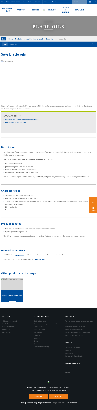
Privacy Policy (32, 403)
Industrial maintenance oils (34, 39)
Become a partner (72, 363)
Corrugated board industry (15, 122)
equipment (19, 255)
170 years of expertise (10, 321)
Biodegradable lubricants (74, 329)
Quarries (37, 344)
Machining (37, 338)
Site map (23, 403)
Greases (68, 324)
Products (18, 39)
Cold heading (38, 327)
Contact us (38, 396)
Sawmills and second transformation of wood (22, 120)
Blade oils (49, 39)
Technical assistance (72, 347)
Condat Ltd (6, 329)
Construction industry (41, 347)
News (67, 372)
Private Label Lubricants (74, 356)
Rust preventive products (74, 335)
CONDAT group (7, 332)
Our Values (6, 324)
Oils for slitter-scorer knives (12, 295)
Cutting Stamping (40, 321)
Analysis (68, 350)
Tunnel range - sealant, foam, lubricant (79, 321)
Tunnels (37, 335)
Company (6, 316)
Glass (36, 341)
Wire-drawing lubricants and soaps (77, 332)
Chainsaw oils (39, 259)
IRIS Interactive (72, 403)
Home (11, 39)
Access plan (58, 396)
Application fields (41, 316)
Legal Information (44, 403)
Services (68, 342)
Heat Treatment (39, 329)
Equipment (69, 353)
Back (3, 39)
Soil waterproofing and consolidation (47, 324)
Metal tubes (38, 332)
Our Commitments (8, 327)
